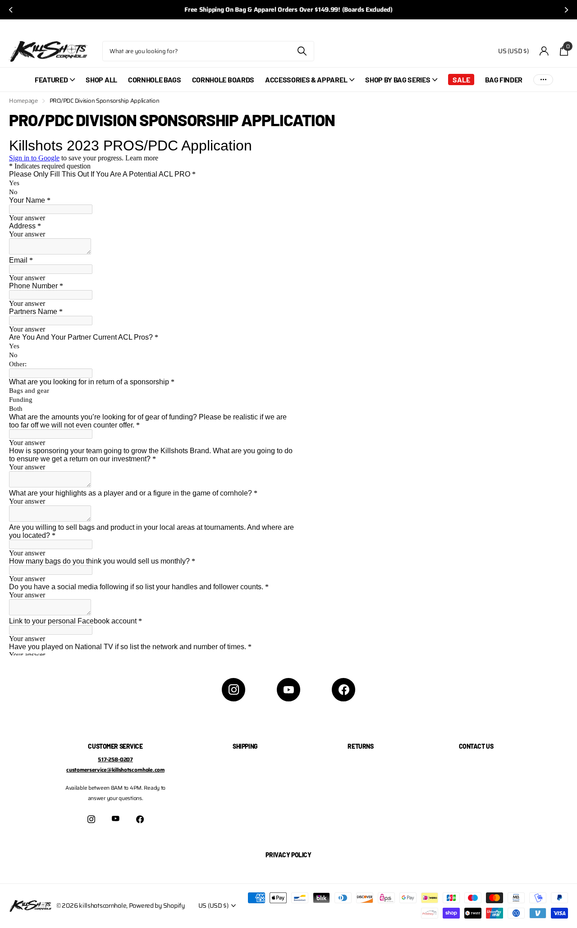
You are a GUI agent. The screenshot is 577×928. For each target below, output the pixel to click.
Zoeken (301, 51)
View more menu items (543, 79)
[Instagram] (233, 689)
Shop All (101, 79)
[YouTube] (288, 689)
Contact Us (476, 746)
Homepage (23, 100)
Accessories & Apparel (306, 79)
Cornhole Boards (223, 79)
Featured (51, 79)
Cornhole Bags (154, 79)
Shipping (245, 746)
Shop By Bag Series (397, 79)
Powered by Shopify (157, 905)
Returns (360, 746)
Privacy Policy (288, 855)
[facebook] (343, 689)
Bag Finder (503, 79)
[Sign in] (544, 51)
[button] (10, 9)
